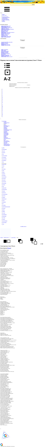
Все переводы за (23, 57)
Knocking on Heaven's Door (8, 129)
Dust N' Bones (6, 126)
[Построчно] (20, 244)
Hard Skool (5, 128)
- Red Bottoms (4, 49)
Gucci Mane (4, 205)
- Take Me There (4, 30)
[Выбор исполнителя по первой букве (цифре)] (7, 81)
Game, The (3, 195)
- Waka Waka (7, 29)
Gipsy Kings (4, 178)
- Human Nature (6, 36)
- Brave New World (5, 45)
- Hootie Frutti (5, 55)
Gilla (2, 203)
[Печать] (41, 244)
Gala (2, 167)
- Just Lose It (4, 34)
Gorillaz (3, 147)
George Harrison (4, 189)
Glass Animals (4, 183)
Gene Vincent (4, 181)
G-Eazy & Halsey (4, 155)
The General (5, 142)
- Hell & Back (5, 53)
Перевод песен (4, 15)
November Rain (6, 133)
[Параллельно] (7, 244)
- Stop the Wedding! (4, 51)
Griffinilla (3, 211)
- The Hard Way (6, 27)
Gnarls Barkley (4, 216)
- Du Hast (4, 31)
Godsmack (3, 173)
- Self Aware (5, 28)
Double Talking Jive (6, 125)
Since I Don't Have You (7, 138)
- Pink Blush (4, 52)
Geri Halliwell (4, 160)
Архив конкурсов (4, 18)
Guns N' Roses (13, 237)
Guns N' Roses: (4, 121)
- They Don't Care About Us (7, 32)
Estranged (5, 127)
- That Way (4, 43)
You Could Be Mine (6, 145)
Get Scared (3, 208)
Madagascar (5, 132)
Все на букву (23, 226)
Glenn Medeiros (4, 214)
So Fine (5, 139)
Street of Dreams (6, 140)
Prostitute (5, 136)
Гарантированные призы (6, 17)
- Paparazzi (4, 35)
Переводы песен (6, 237)
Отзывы (3, 20)
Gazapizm (3, 197)
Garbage (3, 172)
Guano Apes (4, 192)
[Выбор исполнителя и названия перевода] (7, 68)
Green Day (3, 152)
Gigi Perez (3, 184)
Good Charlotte (4, 222)
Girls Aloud (3, 175)
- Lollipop (3, 50)
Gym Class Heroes (4, 194)
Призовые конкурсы (5, 16)
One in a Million (6, 134)
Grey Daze (3, 217)
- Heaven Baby (7, 42)
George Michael (4, 149)
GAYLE (3, 200)
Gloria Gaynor (4, 164)
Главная (3, 14)
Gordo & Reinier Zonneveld (6, 206)
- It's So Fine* (5, 44)
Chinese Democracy (6, 122)
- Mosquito (3, 54)
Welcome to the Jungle (7, 144)
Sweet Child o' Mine (7, 141)
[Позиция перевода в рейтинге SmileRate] (42, 244)
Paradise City (6, 135)
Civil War (5, 123)
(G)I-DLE (3, 219)
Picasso (9, 248)
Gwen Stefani (4, 157)
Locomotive (5, 131)
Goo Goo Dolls (4, 158)
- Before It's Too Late (6, 56)
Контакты (3, 21)
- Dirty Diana (5, 33)
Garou (3, 186)
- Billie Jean (5, 26)
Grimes (3, 170)
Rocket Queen (6, 137)
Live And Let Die (6, 130)
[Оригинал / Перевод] (33, 244)
